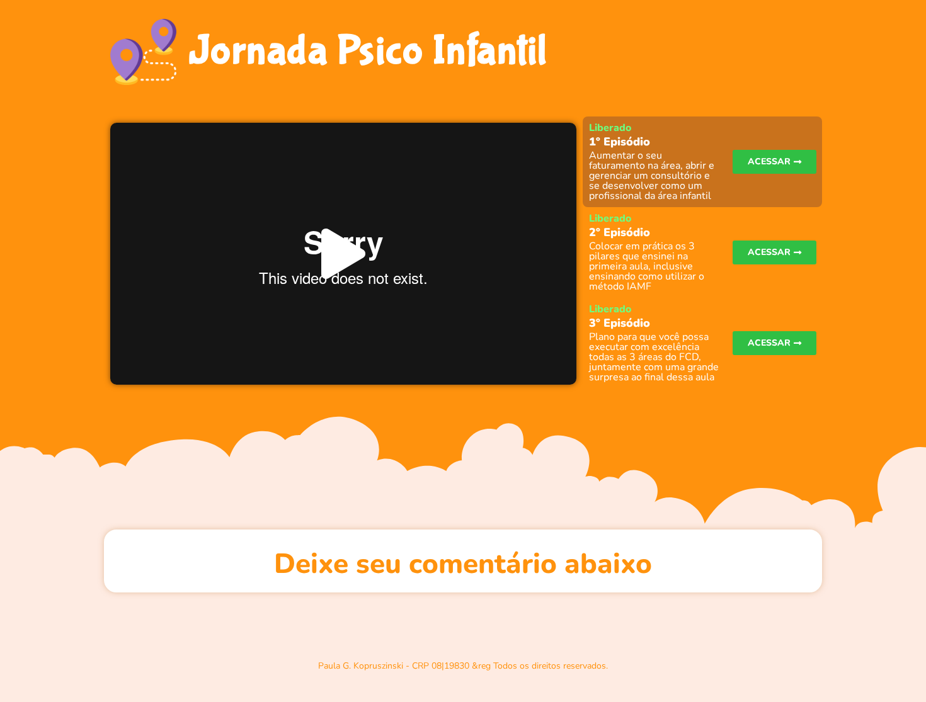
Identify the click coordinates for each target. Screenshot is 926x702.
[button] (343, 254)
